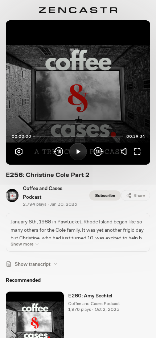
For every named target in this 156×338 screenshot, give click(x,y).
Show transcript (32, 264)
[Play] (78, 151)
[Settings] (19, 151)
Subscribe (105, 195)
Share (139, 195)
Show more (22, 244)
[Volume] (125, 151)
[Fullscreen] (137, 151)
